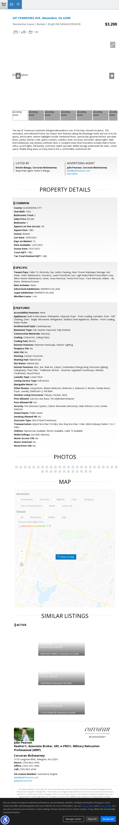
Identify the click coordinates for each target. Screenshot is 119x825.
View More (72, 173)
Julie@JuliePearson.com (78, 170)
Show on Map (67, 556)
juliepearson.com (23, 780)
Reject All (92, 819)
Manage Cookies (74, 819)
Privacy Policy (87, 805)
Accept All (108, 819)
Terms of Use (105, 805)
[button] (5, 820)
